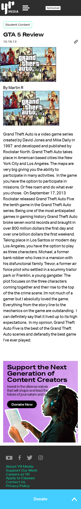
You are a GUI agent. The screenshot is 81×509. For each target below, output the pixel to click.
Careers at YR (17, 474)
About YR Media (19, 466)
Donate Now (21, 404)
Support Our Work (21, 470)
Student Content (17, 24)
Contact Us (15, 482)
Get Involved (53, 7)
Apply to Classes (20, 478)
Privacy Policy (18, 486)
